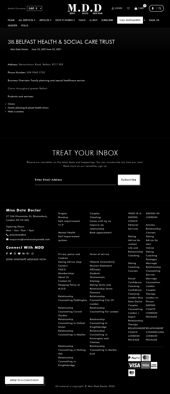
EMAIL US (154, 20)
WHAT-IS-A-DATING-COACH (135, 217)
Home (11, 20)
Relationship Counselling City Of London (102, 300)
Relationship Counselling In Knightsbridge (98, 323)
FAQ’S (82, 20)
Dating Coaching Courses (133, 267)
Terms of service (99, 254)
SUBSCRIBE (107, 20)
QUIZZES (12, 25)
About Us (63, 277)
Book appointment (101, 232)
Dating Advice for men (152, 240)
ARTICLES (44, 20)
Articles (150, 225)
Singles (62, 213)
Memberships (66, 273)
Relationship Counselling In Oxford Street (71, 323)
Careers (63, 265)
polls (24, 25)
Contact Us (64, 281)
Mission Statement (101, 265)
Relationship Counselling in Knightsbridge (67, 361)
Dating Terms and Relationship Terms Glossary (101, 288)
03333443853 (18, 235)
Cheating (95, 217)
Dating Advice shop (70, 262)
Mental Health (66, 232)
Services (133, 228)
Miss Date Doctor (19, 49)
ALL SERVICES (26, 20)
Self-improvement (69, 221)
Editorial (133, 225)
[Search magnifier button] (161, 15)
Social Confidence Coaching (135, 282)
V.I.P (60, 225)
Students (95, 273)
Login (118, 8)
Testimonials (97, 277)
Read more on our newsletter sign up (85, 166)
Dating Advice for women (134, 240)
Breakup (63, 217)
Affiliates (95, 269)
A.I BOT (93, 20)
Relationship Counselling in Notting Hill (72, 350)
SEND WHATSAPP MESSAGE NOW (26, 259)
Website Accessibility (102, 262)
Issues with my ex (100, 221)
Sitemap (95, 281)
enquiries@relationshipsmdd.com (30, 239)
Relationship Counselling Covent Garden (70, 311)
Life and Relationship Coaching (135, 252)
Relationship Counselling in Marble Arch (103, 350)
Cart (141, 8)
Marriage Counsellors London (153, 282)
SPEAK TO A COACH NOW (24, 380)
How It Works (64, 20)
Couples (95, 213)
